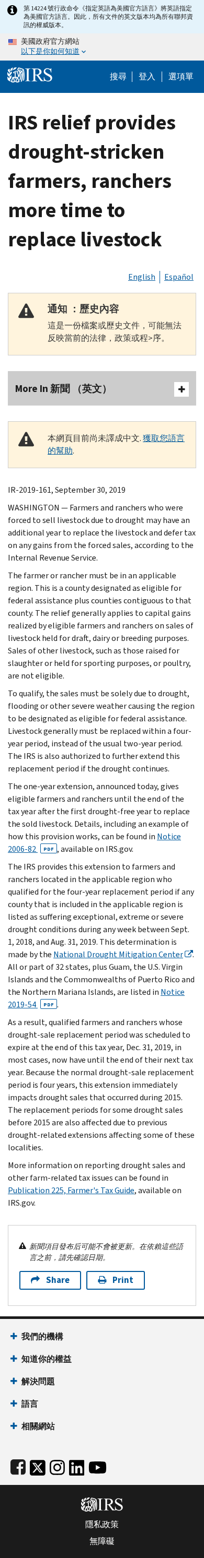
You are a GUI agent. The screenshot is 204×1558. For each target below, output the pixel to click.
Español (179, 276)
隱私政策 (102, 1524)
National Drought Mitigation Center (118, 954)
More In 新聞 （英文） (63, 388)
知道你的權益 (46, 1358)
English (141, 276)
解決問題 (38, 1381)
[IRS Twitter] (38, 1465)
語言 (29, 1403)
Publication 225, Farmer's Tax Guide (71, 1190)
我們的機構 (42, 1336)
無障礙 (102, 1541)
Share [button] (58, 1280)
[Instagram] (57, 1465)
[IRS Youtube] (97, 1465)
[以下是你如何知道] (102, 47)
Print (122, 1280)
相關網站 (38, 1426)
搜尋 (118, 77)
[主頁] (29, 73)
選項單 (181, 77)
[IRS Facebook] (18, 1465)
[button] (147, 77)
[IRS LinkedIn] (77, 1465)
